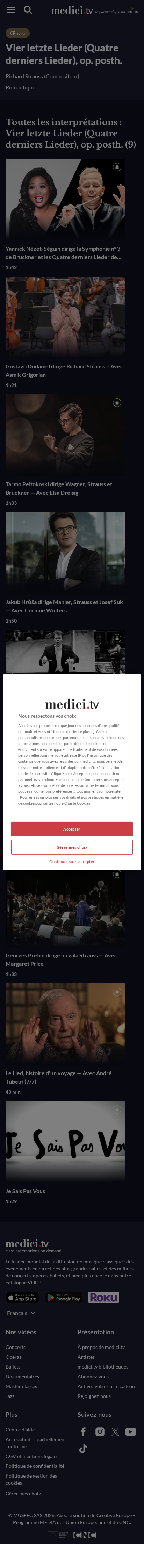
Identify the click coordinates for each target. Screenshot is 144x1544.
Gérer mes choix (72, 847)
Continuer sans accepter (72, 861)
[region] (71, 772)
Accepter (72, 829)
